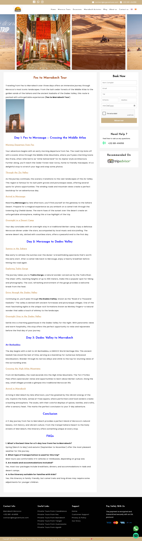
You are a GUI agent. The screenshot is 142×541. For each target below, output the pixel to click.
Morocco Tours (64, 9)
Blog (105, 9)
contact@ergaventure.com (106, 2)
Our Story (76, 521)
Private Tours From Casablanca (52, 511)
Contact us (123, 9)
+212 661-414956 (130, 2)
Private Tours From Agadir (49, 527)
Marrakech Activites (92, 9)
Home (53, 9)
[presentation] (2, 42)
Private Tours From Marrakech (51, 517)
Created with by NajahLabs (92, 539)
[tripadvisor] (136, 536)
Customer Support (80, 514)
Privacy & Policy (79, 517)
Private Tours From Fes (48, 514)
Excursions (77, 9)
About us (113, 9)
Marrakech (39, 421)
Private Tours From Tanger (50, 521)
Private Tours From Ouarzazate (52, 524)
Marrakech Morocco (12, 511)
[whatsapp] (136, 529)
